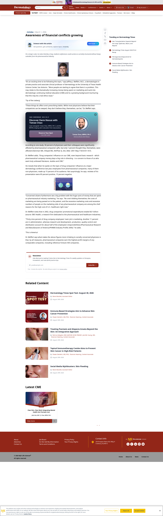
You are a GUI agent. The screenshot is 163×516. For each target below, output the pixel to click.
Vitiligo (133, 13)
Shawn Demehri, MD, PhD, (61, 317)
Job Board (42, 440)
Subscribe (91, 265)
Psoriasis (119, 13)
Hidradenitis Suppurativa (109, 13)
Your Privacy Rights (71, 442)
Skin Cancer (127, 13)
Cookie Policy (28, 514)
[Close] (160, 511)
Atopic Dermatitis (57, 13)
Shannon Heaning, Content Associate (81, 317)
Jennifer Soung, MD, (89, 335)
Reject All (126, 511)
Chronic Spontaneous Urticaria (85, 13)
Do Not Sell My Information (49, 442)
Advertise (17, 442)
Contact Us (18, 444)
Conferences (92, 7)
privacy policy (63, 269)
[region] (81, 511)
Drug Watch (98, 13)
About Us (129, 457)
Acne (50, 13)
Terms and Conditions (47, 444)
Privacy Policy (69, 440)
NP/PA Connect (71, 7)
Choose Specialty (20, 13)
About (16, 440)
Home (121, 457)
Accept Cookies (139, 511)
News (77, 7)
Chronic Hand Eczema (69, 13)
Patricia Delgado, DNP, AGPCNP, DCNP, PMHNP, (67, 335)
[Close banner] (160, 2)
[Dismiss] (95, 114)
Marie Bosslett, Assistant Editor (62, 296)
